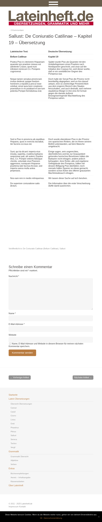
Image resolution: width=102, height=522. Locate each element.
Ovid (12, 424)
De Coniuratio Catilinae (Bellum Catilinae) (40, 248)
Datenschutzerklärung (53, 518)
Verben (14, 464)
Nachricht (14, 276)
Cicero (13, 416)
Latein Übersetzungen (19, 399)
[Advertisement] (65, 118)
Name (12, 313)
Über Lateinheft (16, 485)
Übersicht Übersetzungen (21, 404)
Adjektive (14, 460)
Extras (12, 468)
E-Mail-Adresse (17, 324)
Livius (13, 420)
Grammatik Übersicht (19, 456)
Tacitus (13, 443)
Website (12, 335)
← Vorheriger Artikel (19, 377)
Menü (51, 3)
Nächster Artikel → (83, 377)
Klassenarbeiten (17, 481)
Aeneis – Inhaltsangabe (20, 477)
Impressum (14, 507)
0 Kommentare (17, 30)
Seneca (14, 439)
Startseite (13, 395)
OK (41, 518)
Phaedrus (15, 427)
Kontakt (22, 507)
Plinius (13, 431)
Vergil (13, 447)
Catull (13, 412)
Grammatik (14, 451)
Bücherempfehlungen (20, 473)
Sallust (62, 248)
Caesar (14, 408)
